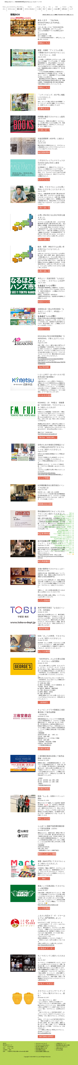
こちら (41, 199)
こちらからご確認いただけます (51, 262)
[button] (44, 42)
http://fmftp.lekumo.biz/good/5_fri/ (47, 434)
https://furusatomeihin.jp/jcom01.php (46, 945)
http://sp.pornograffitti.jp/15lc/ (44, 1033)
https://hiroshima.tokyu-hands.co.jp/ (48, 905)
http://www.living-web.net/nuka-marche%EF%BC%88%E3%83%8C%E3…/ (50, 473)
